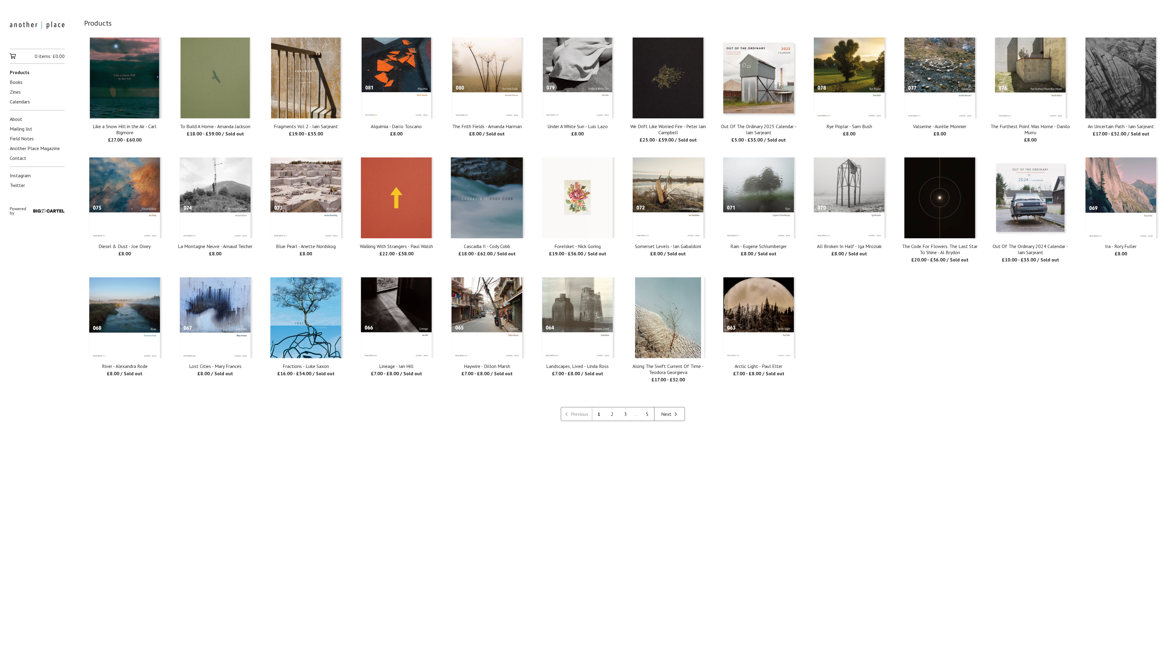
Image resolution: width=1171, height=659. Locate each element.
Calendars (20, 102)
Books (16, 82)
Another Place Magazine (35, 148)
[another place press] (37, 28)
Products (20, 72)
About (16, 119)
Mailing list (21, 129)
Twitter (17, 185)
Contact (18, 158)
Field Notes (22, 138)
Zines (15, 92)
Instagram (20, 175)
